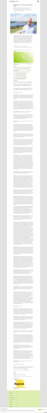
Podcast (22, 374)
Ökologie (24, 374)
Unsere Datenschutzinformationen (3, 411)
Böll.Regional (15, 374)
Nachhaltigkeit (18, 374)
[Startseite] (13, 1)
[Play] (23, 57)
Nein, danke (44, 409)
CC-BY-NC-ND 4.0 (27, 376)
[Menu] (38, 1)
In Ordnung (40, 409)
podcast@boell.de (25, 368)
